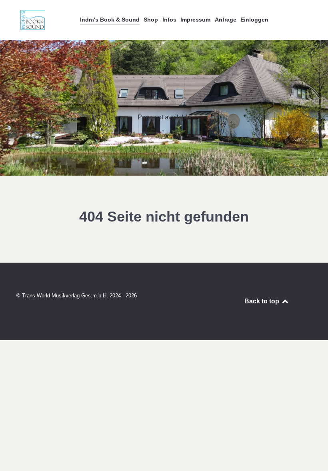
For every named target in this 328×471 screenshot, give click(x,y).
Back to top (262, 301)
